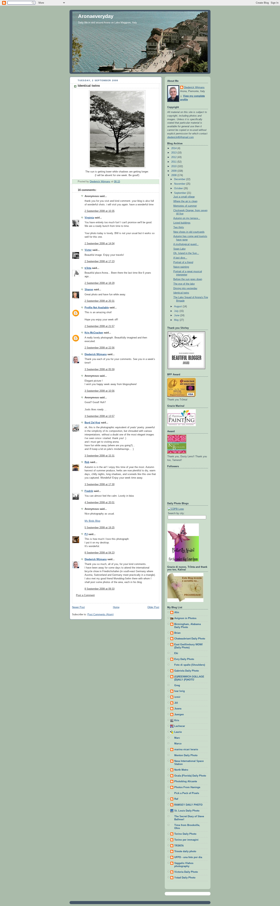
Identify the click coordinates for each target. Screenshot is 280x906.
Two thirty (178, 227)
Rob (87, 462)
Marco (178, 743)
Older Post (153, 607)
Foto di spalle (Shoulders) (189, 665)
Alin (176, 612)
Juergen (179, 714)
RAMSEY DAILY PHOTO (188, 805)
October (179, 188)
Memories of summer (185, 206)
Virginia (89, 217)
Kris (176, 720)
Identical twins (181, 292)
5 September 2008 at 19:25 (99, 527)
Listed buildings (181, 223)
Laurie (178, 732)
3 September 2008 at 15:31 (99, 455)
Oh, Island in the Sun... (186, 253)
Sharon (89, 289)
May (177, 320)
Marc (177, 738)
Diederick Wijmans (96, 354)
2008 (174, 175)
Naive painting (181, 267)
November (180, 184)
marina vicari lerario (186, 749)
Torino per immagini (186, 840)
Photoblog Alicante (185, 781)
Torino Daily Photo (185, 834)
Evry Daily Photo (184, 659)
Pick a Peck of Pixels (186, 793)
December (180, 179)
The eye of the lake (184, 284)
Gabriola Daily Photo (186, 670)
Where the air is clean (185, 201)
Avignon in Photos (185, 618)
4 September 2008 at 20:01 (99, 502)
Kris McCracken (94, 332)
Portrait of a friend (183, 262)
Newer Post (78, 607)
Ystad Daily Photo (184, 877)
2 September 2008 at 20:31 (99, 301)
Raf (176, 799)
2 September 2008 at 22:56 (99, 347)
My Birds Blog (92, 521)
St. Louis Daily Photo (186, 810)
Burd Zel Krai (92, 422)
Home (116, 607)
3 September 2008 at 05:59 (99, 369)
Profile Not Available (97, 307)
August (178, 306)
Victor (88, 250)
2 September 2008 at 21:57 (99, 326)
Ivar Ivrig (179, 691)
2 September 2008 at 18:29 (99, 283)
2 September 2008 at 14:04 (99, 243)
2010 (174, 166)
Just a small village (184, 196)
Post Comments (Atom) (100, 614)
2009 (174, 171)
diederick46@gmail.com (180, 137)
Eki (176, 653)
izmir (177, 697)
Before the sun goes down (187, 279)
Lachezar (179, 726)
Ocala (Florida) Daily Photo (190, 775)
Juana (177, 708)
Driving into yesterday (185, 288)
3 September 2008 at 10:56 (99, 391)
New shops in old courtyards (189, 232)
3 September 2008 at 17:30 (99, 484)
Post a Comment (85, 595)
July (176, 311)
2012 (174, 157)
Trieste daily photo (185, 851)
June (177, 315)
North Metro (181, 770)
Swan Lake (179, 249)
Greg (177, 685)
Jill (176, 703)
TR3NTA (179, 845)
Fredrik (89, 491)
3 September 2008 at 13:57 (99, 416)
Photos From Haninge (187, 787)
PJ (86, 534)
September (180, 193)
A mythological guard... (186, 244)
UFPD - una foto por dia (188, 857)
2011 (174, 161)
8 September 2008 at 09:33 (99, 589)
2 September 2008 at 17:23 (99, 261)
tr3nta (88, 268)
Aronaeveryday (95, 16)
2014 (174, 148)
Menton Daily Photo (186, 755)
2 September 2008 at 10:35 (99, 211)
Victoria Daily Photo (186, 872)
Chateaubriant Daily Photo (189, 638)
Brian (177, 633)
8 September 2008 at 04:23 (99, 552)
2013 (174, 152)
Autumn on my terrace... (186, 218)
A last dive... (180, 257)
